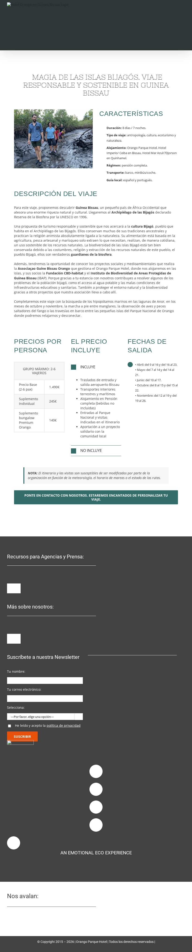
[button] (96, 367)
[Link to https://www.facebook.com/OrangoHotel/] (96, 771)
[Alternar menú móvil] (183, 10)
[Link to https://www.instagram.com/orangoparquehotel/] (96, 789)
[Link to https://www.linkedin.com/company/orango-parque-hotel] (96, 807)
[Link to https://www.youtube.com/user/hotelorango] (96, 824)
